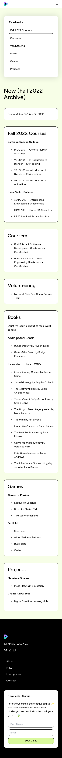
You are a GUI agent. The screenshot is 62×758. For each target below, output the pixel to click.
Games (14, 61)
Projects (15, 68)
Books (13, 53)
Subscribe (31, 740)
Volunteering (17, 45)
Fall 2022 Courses (21, 30)
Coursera (15, 38)
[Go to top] (55, 750)
